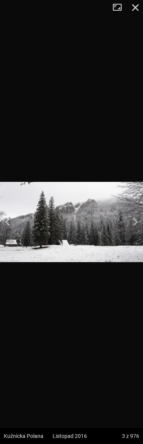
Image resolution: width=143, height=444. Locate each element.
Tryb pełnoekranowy (120, 7)
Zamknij (135, 7)
